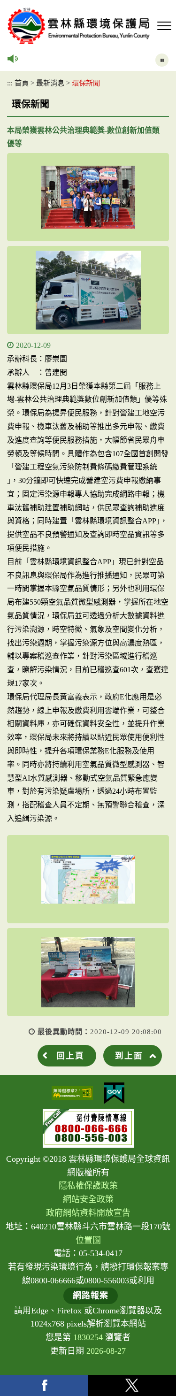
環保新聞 (86, 83)
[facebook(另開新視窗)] (44, 1385)
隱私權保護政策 (88, 1185)
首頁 (22, 83)
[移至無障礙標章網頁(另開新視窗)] (72, 1093)
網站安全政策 (88, 1199)
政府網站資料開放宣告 (88, 1213)
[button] (164, 26)
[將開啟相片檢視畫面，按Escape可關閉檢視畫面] (88, 197)
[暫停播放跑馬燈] (161, 60)
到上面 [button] (129, 1055)
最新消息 (50, 83)
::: (10, 83)
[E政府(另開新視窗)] (114, 1093)
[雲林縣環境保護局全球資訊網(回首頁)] (79, 26)
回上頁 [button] (70, 1055)
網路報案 (90, 1295)
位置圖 (88, 1240)
